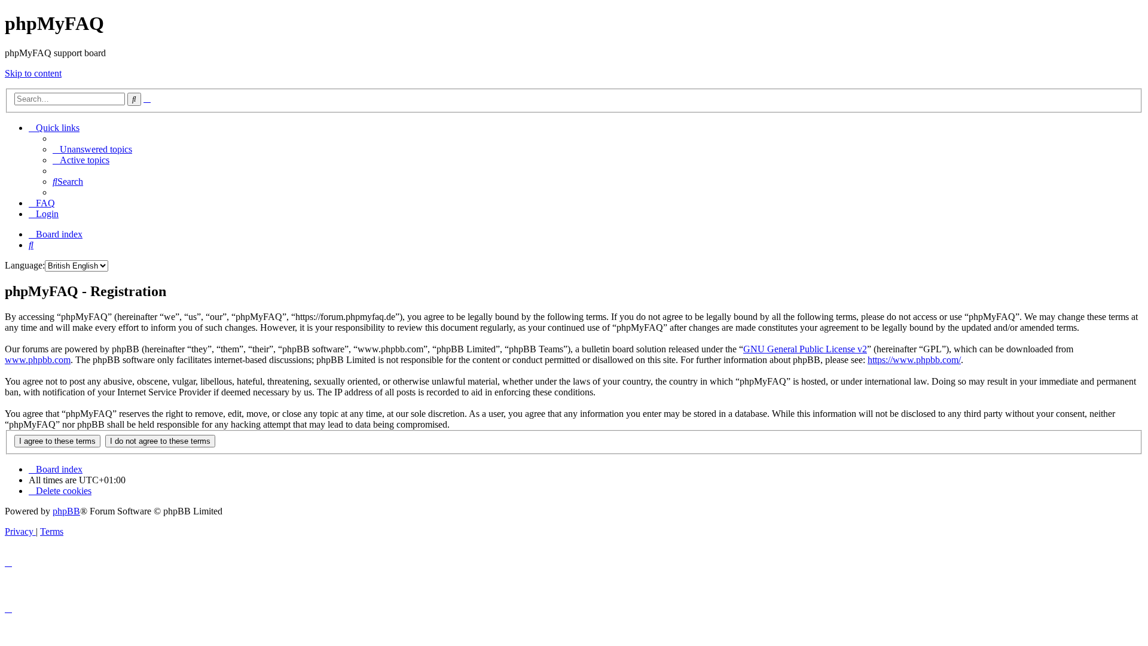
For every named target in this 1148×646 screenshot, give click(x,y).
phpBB (66, 511)
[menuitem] (92, 149)
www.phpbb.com (38, 360)
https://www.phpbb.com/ (914, 360)
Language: (25, 265)
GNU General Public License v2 (805, 349)
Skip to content (33, 73)
